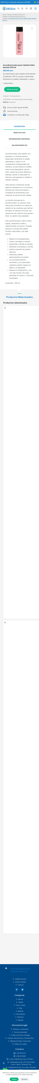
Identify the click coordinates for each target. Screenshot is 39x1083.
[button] (32, 28)
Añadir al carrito (12, 89)
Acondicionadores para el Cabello (22, 99)
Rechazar (24, 1079)
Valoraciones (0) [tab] (19, 145)
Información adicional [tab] (19, 139)
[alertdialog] (19, 2)
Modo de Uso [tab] (19, 133)
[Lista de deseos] (27, 8)
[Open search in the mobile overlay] (18, 8)
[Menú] (35, 8)
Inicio (4, 14)
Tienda (9, 14)
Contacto (19, 1049)
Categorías (19, 995)
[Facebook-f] (16, 989)
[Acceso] (22, 8)
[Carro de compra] (31, 8)
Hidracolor (12, 102)
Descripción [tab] (19, 126)
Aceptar (14, 1079)
